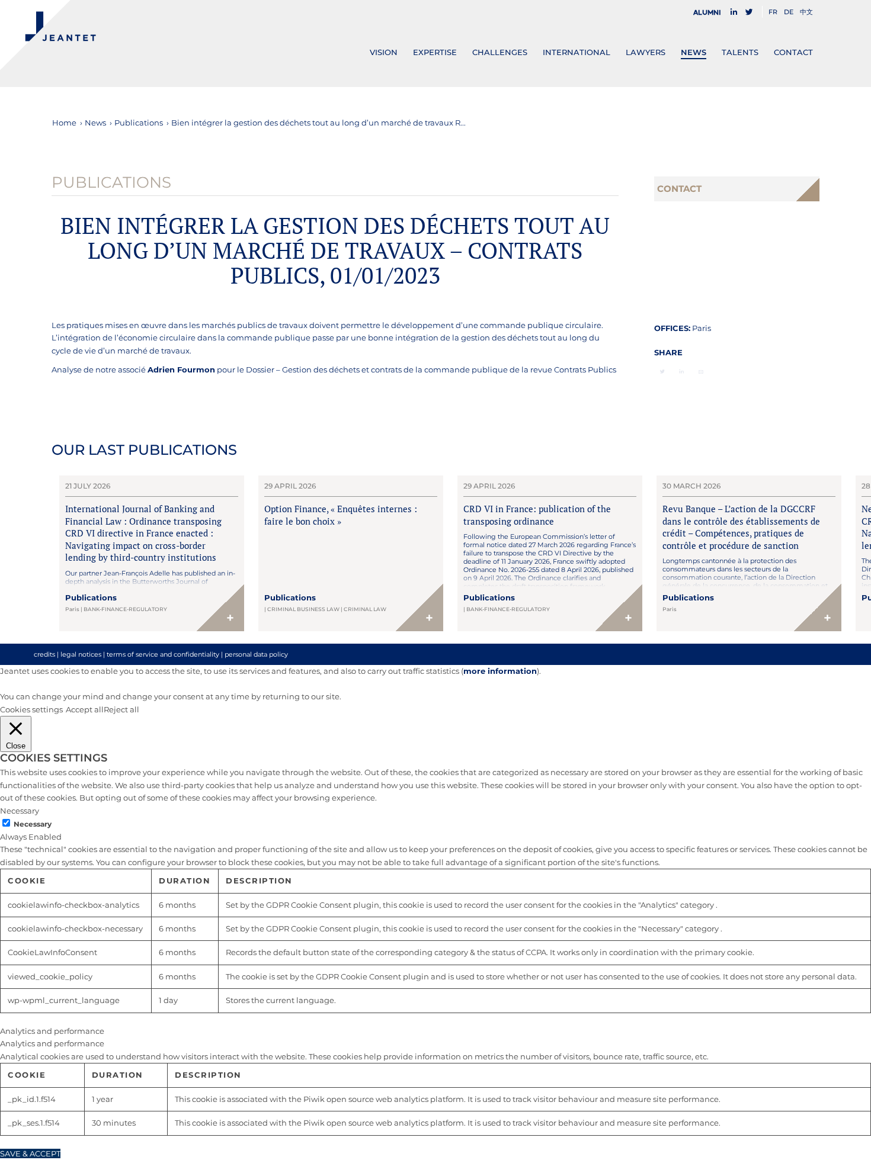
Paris (701, 328)
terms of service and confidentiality (163, 654)
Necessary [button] (19, 810)
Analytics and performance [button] (52, 1031)
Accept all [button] (85, 709)
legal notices (80, 654)
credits (44, 654)
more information (500, 671)
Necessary (33, 824)
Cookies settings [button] (31, 709)
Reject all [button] (121, 709)
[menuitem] (710, 12)
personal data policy (256, 654)
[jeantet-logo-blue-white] (48, 35)
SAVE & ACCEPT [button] (30, 1153)
